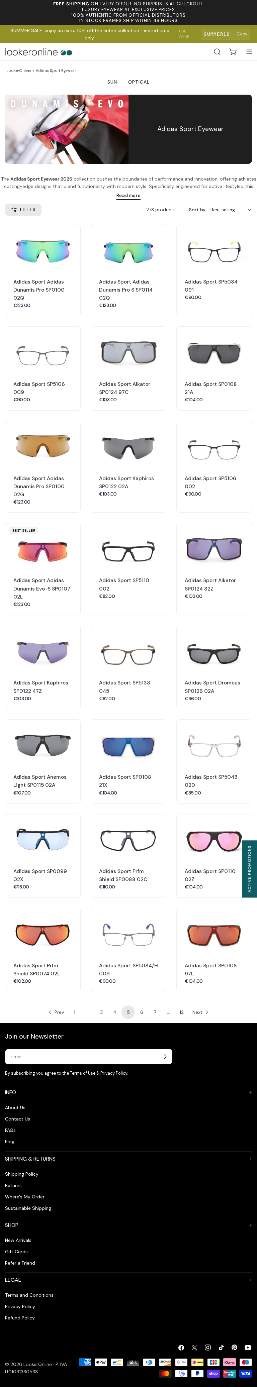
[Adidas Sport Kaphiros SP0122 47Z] (42, 648)
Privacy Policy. (114, 1073)
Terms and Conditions (29, 1295)
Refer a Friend (20, 1263)
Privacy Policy (20, 1306)
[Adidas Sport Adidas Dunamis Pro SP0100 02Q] (42, 247)
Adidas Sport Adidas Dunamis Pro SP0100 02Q (39, 290)
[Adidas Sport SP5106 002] (214, 443)
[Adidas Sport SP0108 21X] (128, 742)
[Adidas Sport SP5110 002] (128, 545)
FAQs (10, 1130)
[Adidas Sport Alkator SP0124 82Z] (214, 545)
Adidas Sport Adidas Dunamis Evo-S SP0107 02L (41, 588)
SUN (112, 82)
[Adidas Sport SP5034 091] (214, 247)
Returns (13, 1185)
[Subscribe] (165, 1056)
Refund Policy (20, 1318)
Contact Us (17, 1119)
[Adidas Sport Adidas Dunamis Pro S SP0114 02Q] (128, 247)
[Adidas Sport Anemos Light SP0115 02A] (42, 742)
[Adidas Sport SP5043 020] (214, 742)
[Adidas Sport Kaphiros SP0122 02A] (128, 443)
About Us (15, 1107)
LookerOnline (18, 71)
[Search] (217, 52)
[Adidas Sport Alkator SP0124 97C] (128, 349)
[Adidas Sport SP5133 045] (128, 648)
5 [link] (128, 1012)
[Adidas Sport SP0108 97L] (214, 931)
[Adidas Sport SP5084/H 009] (128, 931)
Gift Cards (16, 1252)
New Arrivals (18, 1240)
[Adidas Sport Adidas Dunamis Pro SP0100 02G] (42, 443)
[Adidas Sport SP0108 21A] (214, 349)
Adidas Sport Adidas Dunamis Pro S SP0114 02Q (126, 290)
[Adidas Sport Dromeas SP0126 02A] (214, 648)
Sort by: (197, 210)
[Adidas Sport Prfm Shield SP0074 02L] (42, 931)
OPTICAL (139, 82)
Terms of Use (82, 1073)
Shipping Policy (21, 1174)
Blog (9, 1142)
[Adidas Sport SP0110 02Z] (214, 836)
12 (182, 1012)
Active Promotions (249, 868)
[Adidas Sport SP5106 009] (42, 349)
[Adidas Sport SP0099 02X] (42, 836)
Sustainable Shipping (28, 1208)
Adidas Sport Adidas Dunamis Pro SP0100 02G (39, 486)
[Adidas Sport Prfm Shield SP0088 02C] (128, 836)
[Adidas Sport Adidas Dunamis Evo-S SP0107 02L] (42, 545)
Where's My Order (25, 1197)
